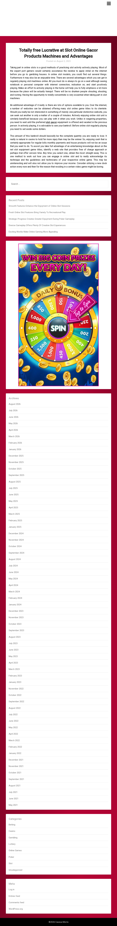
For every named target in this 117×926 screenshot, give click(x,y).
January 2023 (15, 682)
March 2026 (14, 436)
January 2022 (15, 753)
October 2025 (15, 468)
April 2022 (13, 734)
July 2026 (13, 410)
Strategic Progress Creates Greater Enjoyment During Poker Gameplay (41, 219)
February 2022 (15, 747)
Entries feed (14, 896)
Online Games (15, 850)
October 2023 (15, 624)
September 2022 (16, 701)
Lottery (12, 844)
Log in (11, 889)
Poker (11, 857)
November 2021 (16, 766)
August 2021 (15, 785)
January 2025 (15, 527)
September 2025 (16, 475)
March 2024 (14, 591)
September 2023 (16, 630)
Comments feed (16, 902)
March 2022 (14, 740)
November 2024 (16, 540)
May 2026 (13, 423)
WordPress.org (16, 909)
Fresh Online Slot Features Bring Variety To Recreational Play (37, 212)
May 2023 (13, 656)
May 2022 (13, 727)
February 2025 (15, 520)
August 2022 (15, 708)
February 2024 (15, 598)
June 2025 (13, 494)
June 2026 (13, 417)
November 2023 (16, 617)
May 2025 (13, 501)
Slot (10, 863)
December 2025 (16, 456)
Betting (12, 824)
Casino (12, 831)
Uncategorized (15, 870)
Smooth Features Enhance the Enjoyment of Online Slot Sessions (39, 206)
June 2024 (13, 572)
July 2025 (13, 488)
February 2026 (15, 443)
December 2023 (16, 611)
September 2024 (16, 553)
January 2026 (15, 449)
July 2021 (13, 792)
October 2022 (15, 695)
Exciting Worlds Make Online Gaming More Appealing (33, 231)
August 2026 (15, 404)
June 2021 (13, 798)
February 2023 (15, 675)
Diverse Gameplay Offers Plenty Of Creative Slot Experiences (37, 225)
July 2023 (13, 643)
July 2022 (13, 714)
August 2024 (15, 559)
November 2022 (16, 688)
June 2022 (13, 721)
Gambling (13, 837)
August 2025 (15, 481)
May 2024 (13, 578)
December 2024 (16, 533)
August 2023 (15, 637)
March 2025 (14, 514)
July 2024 (13, 565)
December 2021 (16, 760)
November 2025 (16, 462)
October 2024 (15, 546)
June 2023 (13, 649)
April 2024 (13, 585)
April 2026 (13, 430)
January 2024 (15, 604)
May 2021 (13, 805)
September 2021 (16, 779)
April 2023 (13, 662)
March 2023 (14, 669)
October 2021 (15, 772)
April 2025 (13, 507)
